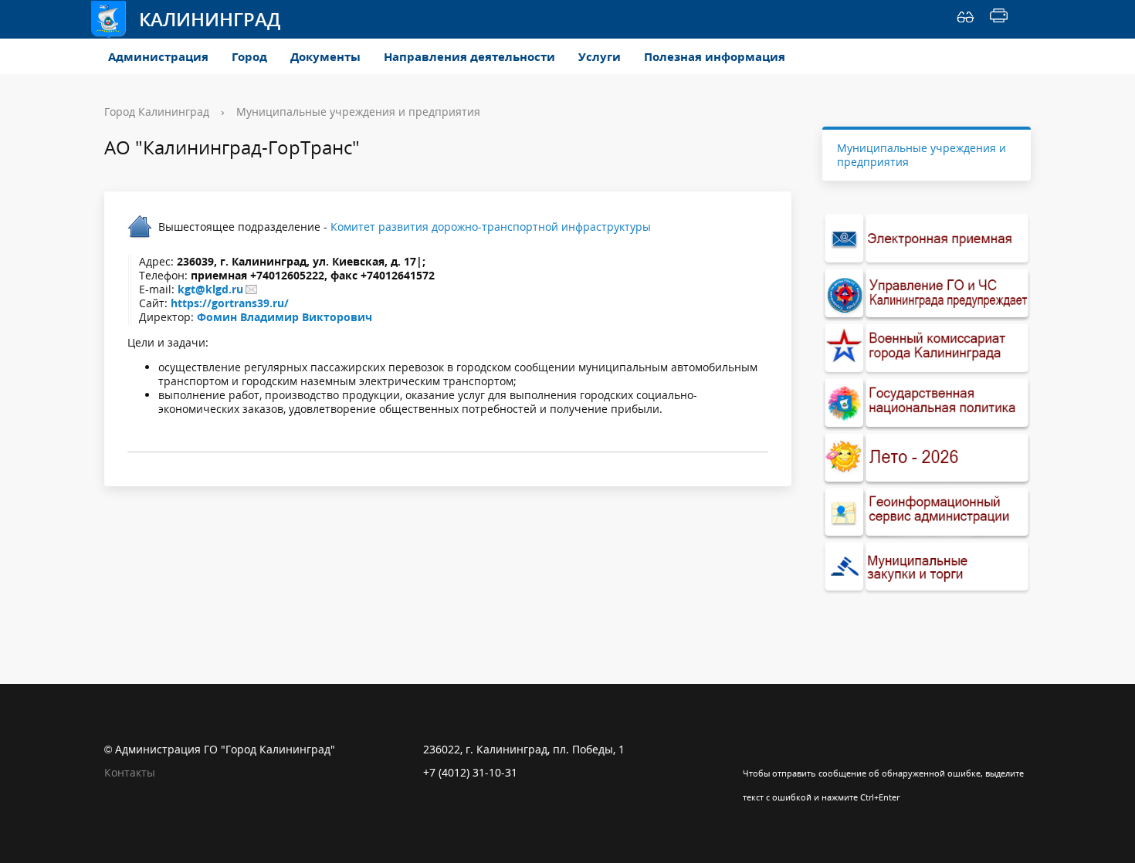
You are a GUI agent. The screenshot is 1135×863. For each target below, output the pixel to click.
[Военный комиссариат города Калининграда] (926, 348)
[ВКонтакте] (754, 749)
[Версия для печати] (998, 19)
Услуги (599, 56)
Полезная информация (714, 56)
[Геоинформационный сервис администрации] (926, 513)
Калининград (209, 19)
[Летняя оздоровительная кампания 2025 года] (926, 458)
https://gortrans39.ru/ (230, 303)
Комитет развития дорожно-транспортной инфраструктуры (490, 226)
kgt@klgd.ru (210, 289)
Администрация (158, 56)
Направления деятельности (469, 56)
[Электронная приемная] (926, 239)
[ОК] (784, 749)
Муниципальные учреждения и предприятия (358, 111)
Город (249, 56)
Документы (325, 56)
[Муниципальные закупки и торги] (926, 567)
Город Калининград (156, 111)
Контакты (129, 772)
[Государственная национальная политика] (926, 403)
